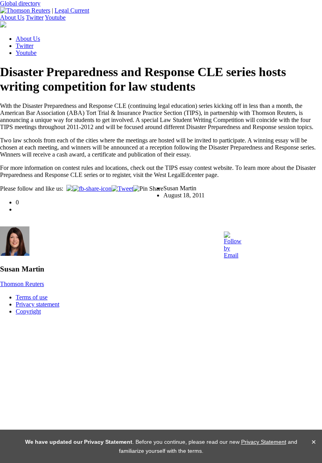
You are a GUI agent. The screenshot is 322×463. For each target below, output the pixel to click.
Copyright (28, 311)
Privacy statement (37, 304)
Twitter (35, 17)
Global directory (20, 3)
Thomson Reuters (22, 284)
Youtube (55, 17)
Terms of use (32, 297)
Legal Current (72, 10)
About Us (12, 17)
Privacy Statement (263, 442)
